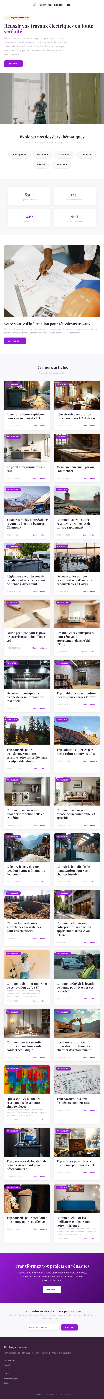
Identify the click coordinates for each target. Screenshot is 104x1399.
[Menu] (68, 5)
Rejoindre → (52, 1289)
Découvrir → (13, 64)
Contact (7, 1383)
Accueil (7, 1365)
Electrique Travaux (48, 5)
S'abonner (69, 1327)
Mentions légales (11, 1379)
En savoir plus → (15, 341)
